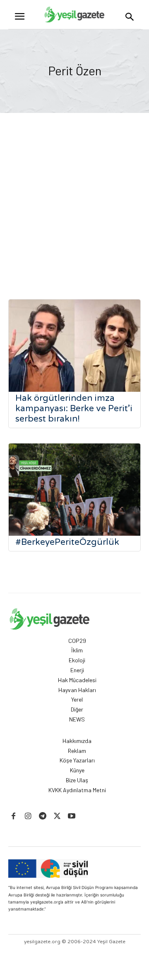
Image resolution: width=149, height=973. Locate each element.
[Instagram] (28, 816)
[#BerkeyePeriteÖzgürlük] (74, 489)
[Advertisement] (74, 191)
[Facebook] (13, 816)
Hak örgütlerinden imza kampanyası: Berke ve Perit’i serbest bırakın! (73, 408)
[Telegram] (42, 816)
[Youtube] (72, 816)
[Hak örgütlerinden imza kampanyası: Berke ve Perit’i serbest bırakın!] (74, 346)
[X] (57, 816)
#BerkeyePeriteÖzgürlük (67, 542)
